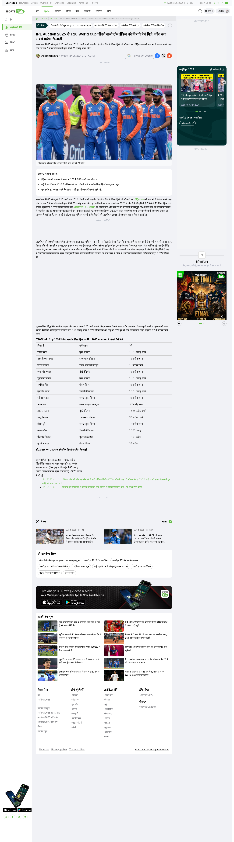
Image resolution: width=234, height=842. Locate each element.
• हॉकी (73, 727)
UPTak (34, 3)
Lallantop (71, 3)
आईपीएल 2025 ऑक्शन (84, 207)
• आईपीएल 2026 (146, 695)
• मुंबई (106, 704)
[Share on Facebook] (157, 55)
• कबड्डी (74, 713)
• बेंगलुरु (107, 699)
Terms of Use (77, 749)
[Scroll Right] (170, 25)
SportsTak (11, 3)
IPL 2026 (53, 19)
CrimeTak (59, 3)
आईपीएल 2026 (16, 27)
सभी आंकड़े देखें (186, 123)
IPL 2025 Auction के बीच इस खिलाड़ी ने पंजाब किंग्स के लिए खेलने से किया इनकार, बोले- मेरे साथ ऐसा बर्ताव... (93, 487)
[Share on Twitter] (163, 55)
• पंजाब (107, 736)
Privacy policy (59, 749)
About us (44, 749)
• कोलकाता (108, 709)
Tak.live (94, 3)
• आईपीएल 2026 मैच (147, 707)
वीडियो (12, 42)
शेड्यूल (12, 35)
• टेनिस (74, 709)
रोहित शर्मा (139, 199)
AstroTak (83, 3)
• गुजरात (107, 727)
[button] (38, 11)
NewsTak (23, 3)
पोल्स (12, 50)
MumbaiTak (46, 3)
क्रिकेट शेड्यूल (44, 708)
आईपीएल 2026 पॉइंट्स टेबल (49, 712)
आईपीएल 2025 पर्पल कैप (47, 722)
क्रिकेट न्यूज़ (42, 731)
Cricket (44, 19)
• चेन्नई (107, 718)
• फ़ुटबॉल (74, 704)
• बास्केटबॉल (76, 718)
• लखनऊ (107, 732)
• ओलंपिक (75, 699)
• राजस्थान (108, 695)
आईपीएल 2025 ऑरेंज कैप (48, 717)
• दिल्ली (107, 722)
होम (11, 19)
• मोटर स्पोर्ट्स (76, 722)
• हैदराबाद (108, 713)
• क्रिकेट (74, 695)
